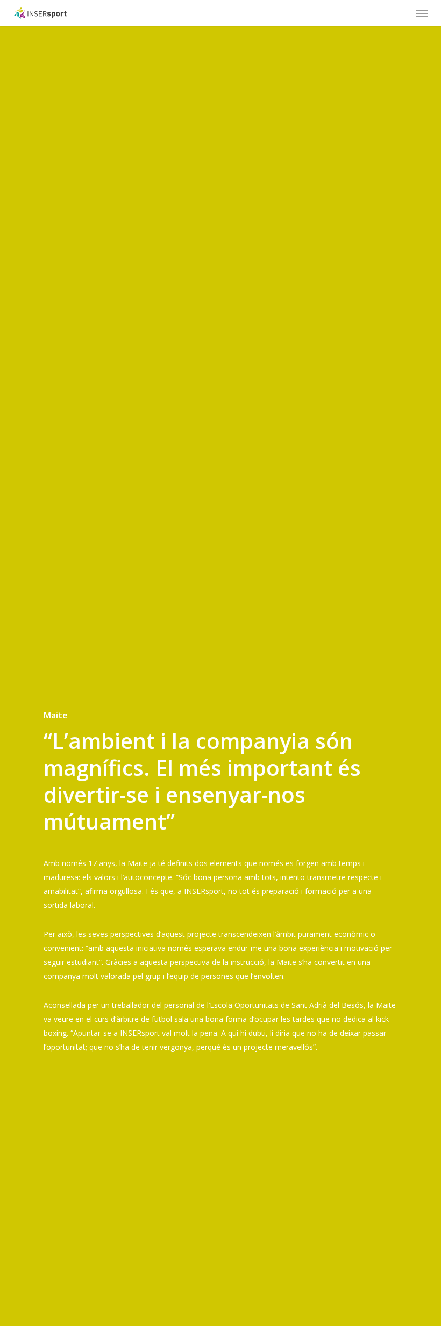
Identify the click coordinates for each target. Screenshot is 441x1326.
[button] (422, 13)
